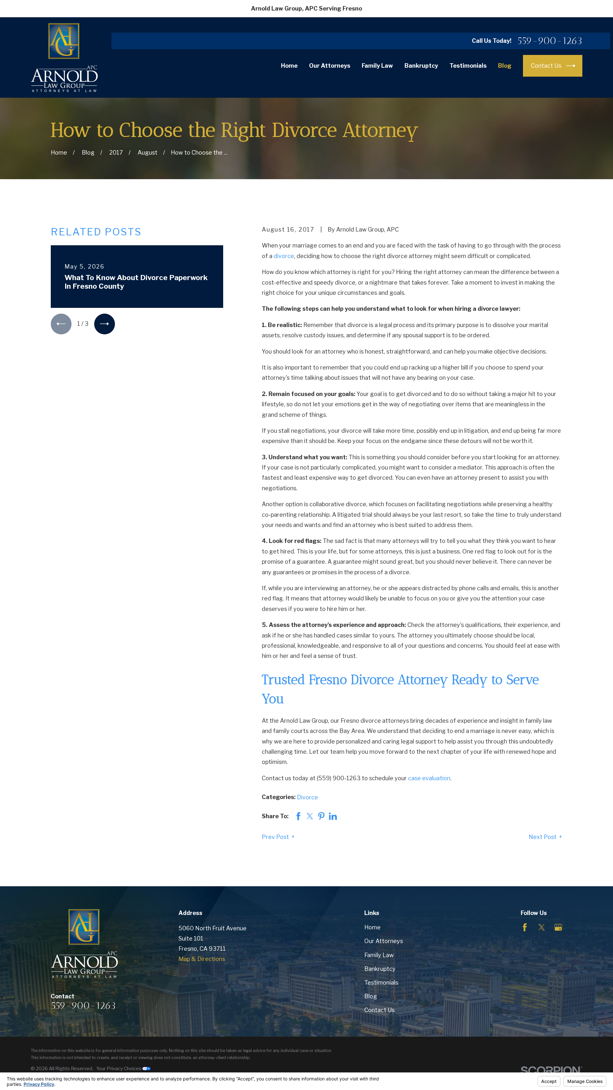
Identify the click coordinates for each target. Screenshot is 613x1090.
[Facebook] (525, 927)
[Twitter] (542, 927)
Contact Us (379, 1010)
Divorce (307, 797)
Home (372, 927)
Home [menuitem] (289, 65)
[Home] (64, 57)
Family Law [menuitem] (377, 65)
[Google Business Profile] (558, 927)
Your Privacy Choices (119, 1068)
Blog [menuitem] (504, 65)
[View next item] (104, 324)
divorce (284, 256)
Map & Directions (201, 959)
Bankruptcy (380, 968)
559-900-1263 (549, 41)
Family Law (379, 955)
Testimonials (381, 982)
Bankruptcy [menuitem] (421, 65)
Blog (370, 996)
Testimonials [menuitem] (468, 65)
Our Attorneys (383, 941)
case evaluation (429, 778)
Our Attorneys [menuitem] (329, 65)
